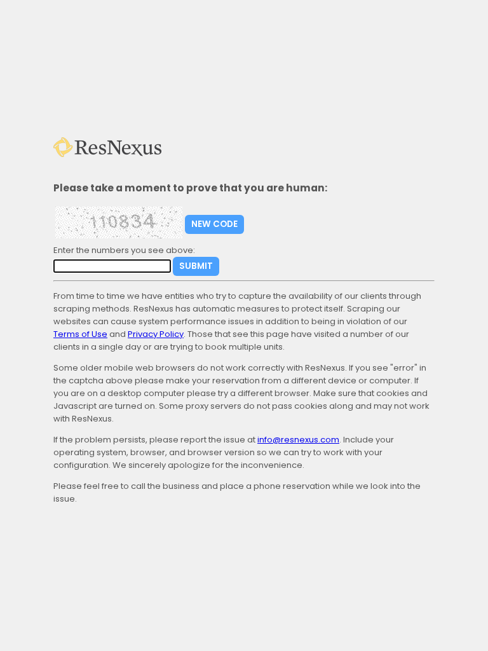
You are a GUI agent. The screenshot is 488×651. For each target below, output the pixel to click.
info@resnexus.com (298, 440)
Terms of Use (80, 334)
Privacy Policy (156, 334)
